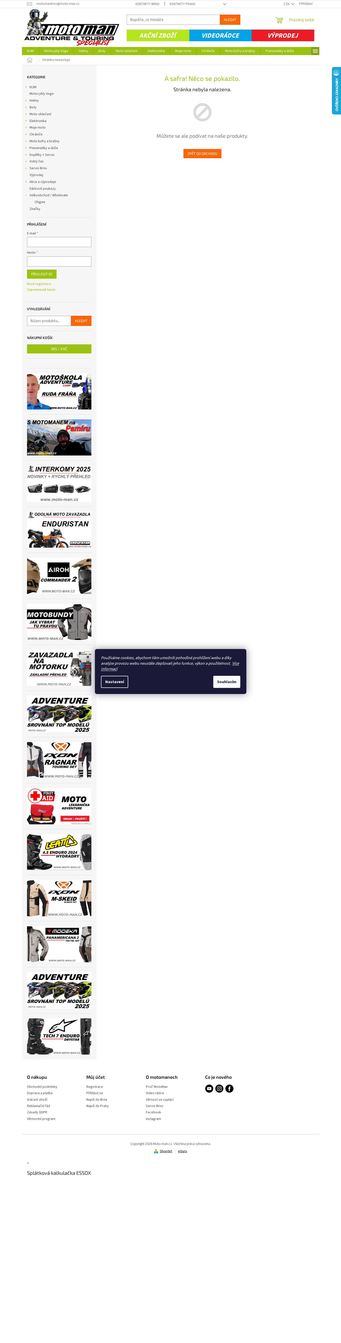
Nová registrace (39, 284)
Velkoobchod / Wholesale (49, 195)
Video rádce (155, 1093)
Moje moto (38, 127)
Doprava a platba (40, 1093)
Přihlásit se (42, 274)
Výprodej (282, 35)
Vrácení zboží (37, 1099)
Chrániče (36, 134)
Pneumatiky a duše (44, 148)
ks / (59, 349)
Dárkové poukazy (43, 188)
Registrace (94, 1087)
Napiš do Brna (96, 1099)
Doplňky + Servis (42, 154)
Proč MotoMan (157, 1087)
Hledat (230, 19)
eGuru (182, 1151)
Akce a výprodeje (43, 181)
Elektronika (38, 121)
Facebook (153, 1112)
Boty (33, 107)
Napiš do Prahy (97, 1106)
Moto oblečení (40, 114)
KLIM (33, 87)
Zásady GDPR (37, 1112)
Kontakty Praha (182, 4)
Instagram (153, 1119)
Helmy (34, 100)
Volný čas (37, 161)
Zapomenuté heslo (41, 289)
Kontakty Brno (148, 4)
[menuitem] (30, 51)
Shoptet (166, 1151)
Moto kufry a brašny (45, 141)
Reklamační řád (38, 1106)
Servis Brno (38, 168)
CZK (287, 4)
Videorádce (220, 35)
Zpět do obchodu (202, 153)
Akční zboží (157, 35)
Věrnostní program (41, 1119)
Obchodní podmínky (42, 1087)
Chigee (40, 202)
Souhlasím (227, 682)
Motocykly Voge (42, 93)
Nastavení (114, 682)
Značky (35, 208)
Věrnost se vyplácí (160, 1099)
